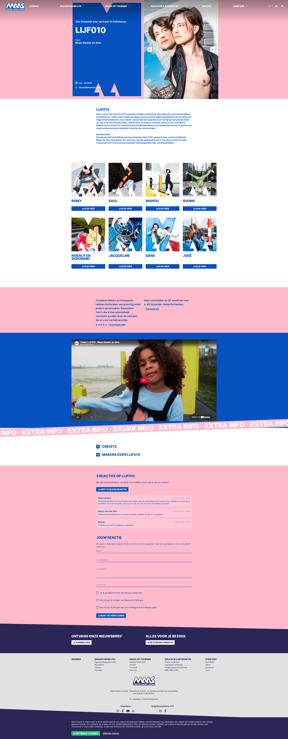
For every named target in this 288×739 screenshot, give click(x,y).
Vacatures (209, 667)
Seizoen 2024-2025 (138, 662)
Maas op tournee (116, 6)
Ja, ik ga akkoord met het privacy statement (121, 593)
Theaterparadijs (117, 324)
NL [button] (270, 6)
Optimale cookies (86, 733)
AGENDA (34, 6)
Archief (133, 665)
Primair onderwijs (172, 662)
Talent (207, 665)
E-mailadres (102, 560)
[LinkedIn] (133, 710)
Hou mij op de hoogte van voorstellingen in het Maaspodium (128, 607)
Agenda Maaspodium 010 (105, 662)
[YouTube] (127, 710)
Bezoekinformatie (161, 642)
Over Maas (209, 662)
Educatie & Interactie (165, 6)
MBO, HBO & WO (171, 670)
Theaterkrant (152, 309)
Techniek (98, 670)
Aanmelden (82, 642)
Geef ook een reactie (113, 489)
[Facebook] (123, 710)
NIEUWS (206, 6)
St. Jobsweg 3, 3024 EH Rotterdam (144, 699)
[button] (98, 446)
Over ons (239, 6)
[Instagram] (118, 710)
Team (207, 670)
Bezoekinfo (99, 665)
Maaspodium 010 (71, 6)
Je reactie (101, 569)
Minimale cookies (111, 733)
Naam (99, 551)
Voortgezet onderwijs (173, 665)
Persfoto (133, 670)
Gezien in (100, 584)
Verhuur (98, 667)
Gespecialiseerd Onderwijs (176, 667)
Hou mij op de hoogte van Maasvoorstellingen (121, 600)
